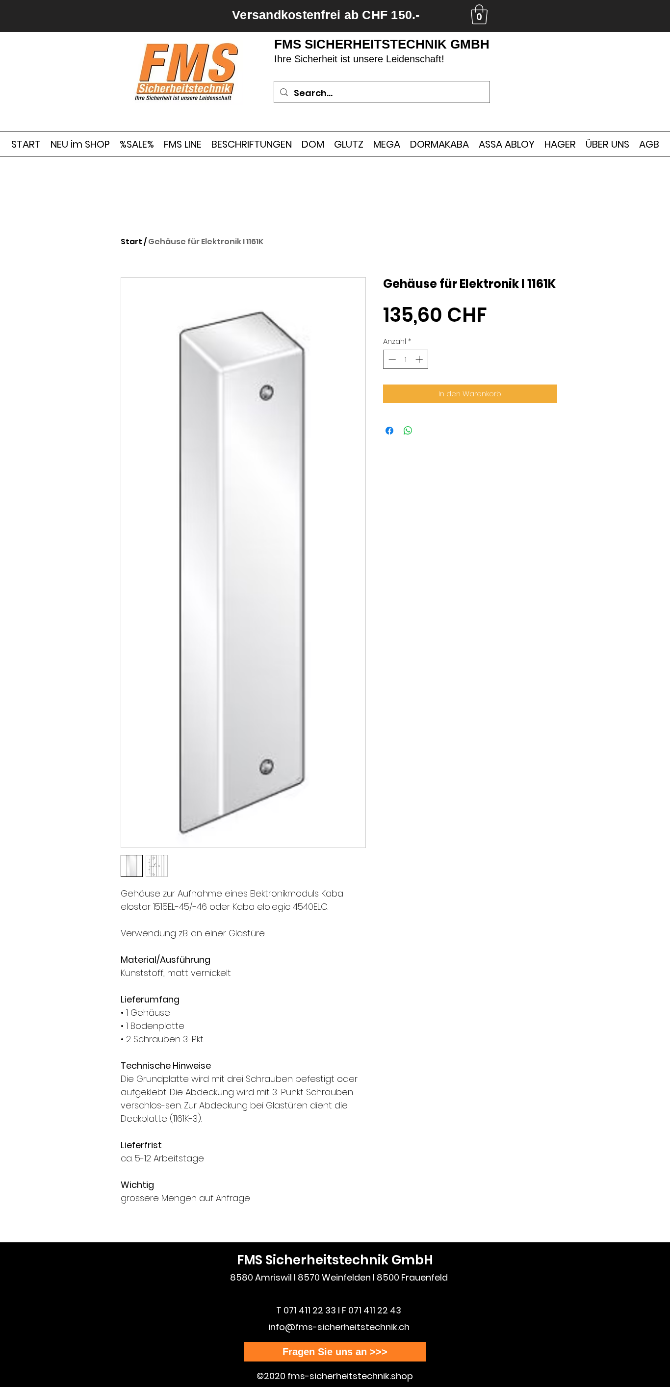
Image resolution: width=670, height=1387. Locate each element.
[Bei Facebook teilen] (389, 431)
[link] (479, 14)
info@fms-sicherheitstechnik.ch (339, 1327)
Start (131, 241)
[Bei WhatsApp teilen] (408, 431)
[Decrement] (391, 359)
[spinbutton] (405, 359)
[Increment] (420, 359)
